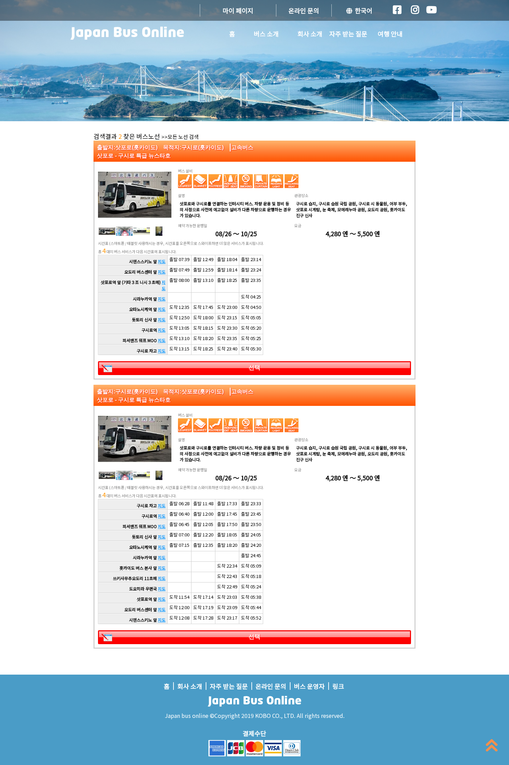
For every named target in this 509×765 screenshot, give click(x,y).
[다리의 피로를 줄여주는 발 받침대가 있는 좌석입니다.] (215, 181)
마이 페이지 (238, 10)
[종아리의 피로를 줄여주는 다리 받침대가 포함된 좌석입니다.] (185, 181)
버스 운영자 (309, 686)
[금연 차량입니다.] (246, 181)
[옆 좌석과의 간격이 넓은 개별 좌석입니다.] (231, 181)
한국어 (362, 10)
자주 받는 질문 (348, 33)
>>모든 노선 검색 (180, 136)
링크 (338, 686)
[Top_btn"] (492, 747)
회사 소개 (309, 33)
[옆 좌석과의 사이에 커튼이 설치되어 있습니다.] (261, 181)
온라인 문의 (303, 10)
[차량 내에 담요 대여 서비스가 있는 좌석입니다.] (200, 181)
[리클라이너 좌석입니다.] (291, 181)
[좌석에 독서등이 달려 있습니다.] (276, 181)
